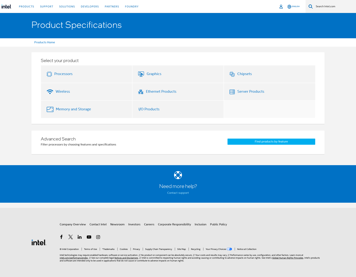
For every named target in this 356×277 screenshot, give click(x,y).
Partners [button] (112, 6)
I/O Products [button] (149, 109)
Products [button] (26, 6)
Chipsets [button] (244, 74)
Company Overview (73, 224)
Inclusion (200, 224)
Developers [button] (90, 6)
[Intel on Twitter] (70, 237)
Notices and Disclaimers (126, 257)
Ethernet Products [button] (161, 91)
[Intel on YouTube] (89, 237)
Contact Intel (98, 224)
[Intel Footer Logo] (39, 242)
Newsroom (117, 224)
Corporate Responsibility (174, 224)
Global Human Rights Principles (287, 257)
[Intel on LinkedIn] (80, 237)
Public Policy (218, 224)
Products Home (44, 42)
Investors (134, 224)
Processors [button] (63, 74)
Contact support (178, 193)
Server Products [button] (250, 91)
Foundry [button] (132, 6)
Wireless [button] (63, 91)
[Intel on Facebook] (61, 237)
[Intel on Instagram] (98, 237)
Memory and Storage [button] (73, 109)
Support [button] (46, 6)
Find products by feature (271, 141)
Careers (149, 224)
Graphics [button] (154, 74)
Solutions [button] (67, 6)
